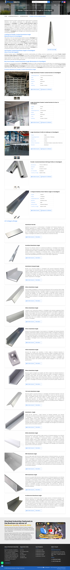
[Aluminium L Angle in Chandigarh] (14, 420)
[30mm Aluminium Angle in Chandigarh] (14, 337)
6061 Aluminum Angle (31, 453)
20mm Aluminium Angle (31, 287)
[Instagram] (65, 2)
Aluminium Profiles (41, 551)
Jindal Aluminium (47, 5)
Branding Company (61, 568)
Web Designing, (54, 567)
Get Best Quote (35, 89)
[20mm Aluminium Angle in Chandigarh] (14, 295)
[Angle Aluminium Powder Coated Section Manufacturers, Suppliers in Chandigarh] (17, 83)
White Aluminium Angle (31, 433)
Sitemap (23, 556)
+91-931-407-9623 (56, 1)
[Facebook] (62, 2)
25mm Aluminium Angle (31, 308)
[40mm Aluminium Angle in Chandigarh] (14, 358)
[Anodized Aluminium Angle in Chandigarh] (14, 254)
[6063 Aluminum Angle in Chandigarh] (14, 483)
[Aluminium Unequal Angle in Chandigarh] (14, 274)
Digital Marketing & (61, 567)
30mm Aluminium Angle (31, 328)
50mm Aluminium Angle (31, 370)
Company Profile (15, 5)
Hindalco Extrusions (36, 5)
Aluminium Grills (40, 550)
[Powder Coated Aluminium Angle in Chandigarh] (52, 33)
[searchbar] (48, 2)
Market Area (23, 557)
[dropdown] (29, 5)
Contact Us (60, 5)
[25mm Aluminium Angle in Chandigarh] (14, 316)
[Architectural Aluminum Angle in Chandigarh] (14, 504)
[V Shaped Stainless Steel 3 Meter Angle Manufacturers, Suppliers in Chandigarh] (17, 203)
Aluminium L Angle (30, 412)
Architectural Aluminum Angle (33, 495)
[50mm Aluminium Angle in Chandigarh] (14, 379)
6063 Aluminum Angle (31, 474)
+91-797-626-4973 (56, 561)
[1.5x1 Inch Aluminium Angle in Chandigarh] (14, 399)
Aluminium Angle (24, 16)
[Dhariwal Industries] (12, 1)
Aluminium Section (41, 553)
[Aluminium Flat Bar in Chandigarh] (14, 233)
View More (37, 237)
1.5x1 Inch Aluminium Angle (32, 391)
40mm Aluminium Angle (31, 349)
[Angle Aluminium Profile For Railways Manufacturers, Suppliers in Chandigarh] (17, 143)
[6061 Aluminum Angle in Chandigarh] (14, 462)
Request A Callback (46, 89)
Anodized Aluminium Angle (32, 245)
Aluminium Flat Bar (30, 224)
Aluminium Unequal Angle (32, 266)
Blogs (55, 5)
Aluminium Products (24, 5)
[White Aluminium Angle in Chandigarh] (14, 441)
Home (8, 5)
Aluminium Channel (41, 556)
